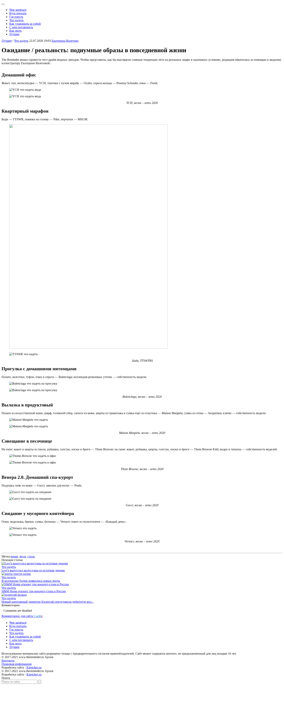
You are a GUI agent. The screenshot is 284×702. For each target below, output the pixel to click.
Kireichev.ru (34, 667)
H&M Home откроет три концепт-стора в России (34, 591)
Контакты (8, 660)
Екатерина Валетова (65, 40)
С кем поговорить (21, 27)
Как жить (15, 30)
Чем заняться (17, 9)
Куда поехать (17, 13)
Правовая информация (16, 664)
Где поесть (16, 16)
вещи (14, 556)
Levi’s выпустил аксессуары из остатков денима (33, 570)
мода (23, 556)
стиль (31, 556)
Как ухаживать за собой (25, 23)
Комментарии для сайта (22, 616)
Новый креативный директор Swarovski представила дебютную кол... (48, 601)
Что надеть (16, 20)
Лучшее (14, 34)
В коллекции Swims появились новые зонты (31, 580)
